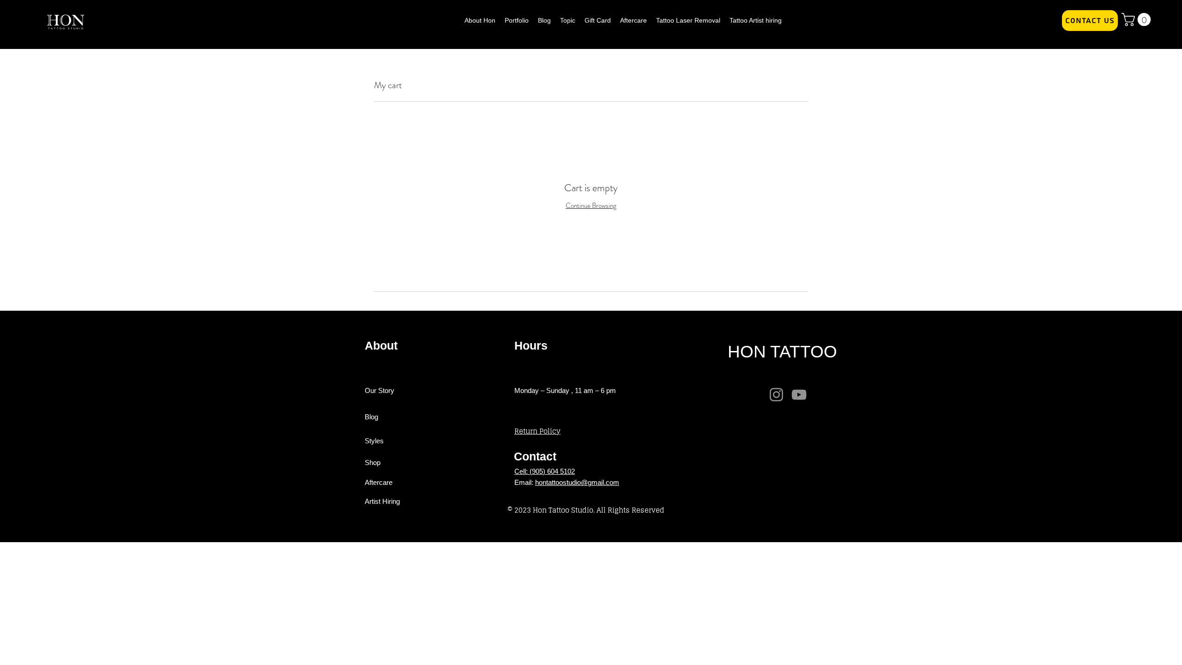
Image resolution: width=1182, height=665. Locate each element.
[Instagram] (776, 395)
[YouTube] (799, 395)
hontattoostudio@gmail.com (577, 482)
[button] (1138, 19)
